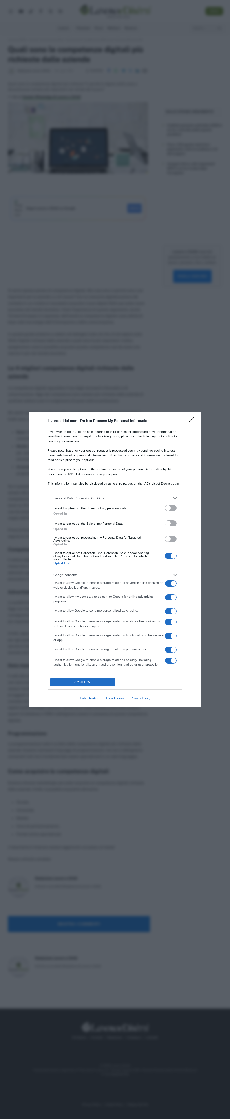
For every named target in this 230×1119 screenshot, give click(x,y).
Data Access (115, 698)
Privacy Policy (140, 698)
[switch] (171, 508)
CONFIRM (82, 682)
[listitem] (115, 498)
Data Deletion (89, 698)
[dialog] (115, 559)
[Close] (192, 421)
